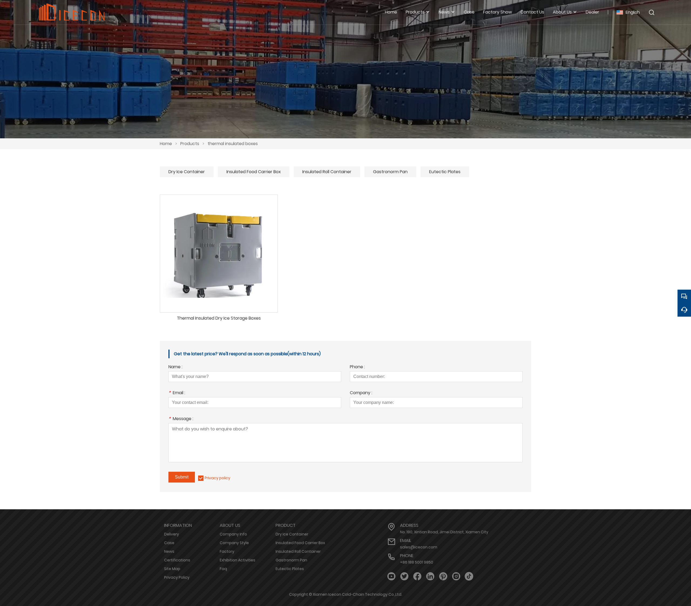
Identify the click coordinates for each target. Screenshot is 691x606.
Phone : (357, 367)
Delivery (171, 534)
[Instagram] (456, 576)
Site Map (172, 568)
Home (166, 143)
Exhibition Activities (237, 560)
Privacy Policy (176, 577)
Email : (176, 393)
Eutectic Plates (444, 172)
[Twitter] (404, 576)
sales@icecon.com (418, 547)
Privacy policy (217, 478)
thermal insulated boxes (233, 143)
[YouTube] (391, 576)
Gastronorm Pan (390, 172)
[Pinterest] (443, 576)
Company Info (233, 534)
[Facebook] (417, 576)
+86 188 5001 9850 (416, 562)
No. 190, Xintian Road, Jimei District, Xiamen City (444, 532)
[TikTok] (469, 576)
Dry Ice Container (186, 172)
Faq (223, 568)
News (169, 551)
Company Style (234, 542)
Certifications (177, 560)
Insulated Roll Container (326, 172)
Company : (361, 393)
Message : (180, 419)
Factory (227, 551)
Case (169, 542)
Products (189, 143)
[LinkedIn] (430, 576)
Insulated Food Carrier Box (253, 172)
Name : (175, 367)
